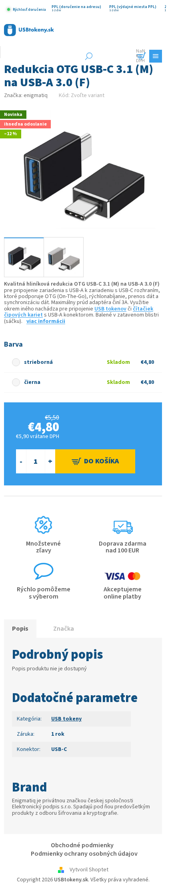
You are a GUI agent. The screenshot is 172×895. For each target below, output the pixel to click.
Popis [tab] (20, 628)
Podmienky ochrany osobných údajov (84, 853)
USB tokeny (66, 719)
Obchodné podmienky (82, 845)
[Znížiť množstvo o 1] (21, 461)
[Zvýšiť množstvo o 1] (50, 461)
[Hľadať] (88, 56)
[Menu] (155, 56)
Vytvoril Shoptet (89, 870)
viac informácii (45, 321)
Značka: (26, 95)
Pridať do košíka (95, 461)
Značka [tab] (63, 628)
